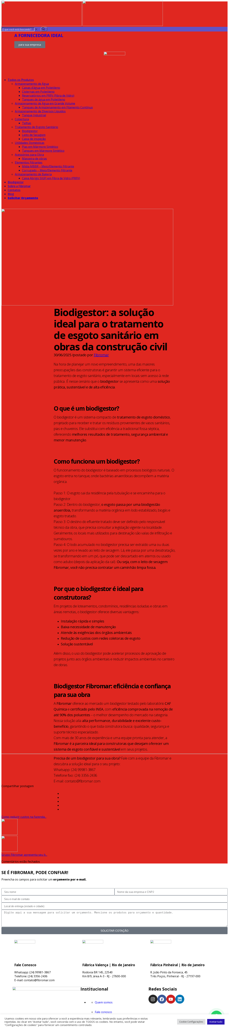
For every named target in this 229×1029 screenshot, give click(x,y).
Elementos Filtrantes (28, 162)
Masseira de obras (34, 158)
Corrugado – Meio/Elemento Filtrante (47, 170)
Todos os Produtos (21, 80)
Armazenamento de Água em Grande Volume (45, 103)
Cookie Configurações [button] (191, 1021)
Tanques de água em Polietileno (43, 99)
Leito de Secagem (33, 135)
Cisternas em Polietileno (38, 92)
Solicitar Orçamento (23, 198)
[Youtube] (170, 999)
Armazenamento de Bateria (33, 174)
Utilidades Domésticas (29, 143)
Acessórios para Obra (29, 155)
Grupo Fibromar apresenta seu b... (24, 855)
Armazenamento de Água (32, 84)
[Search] (44, 29)
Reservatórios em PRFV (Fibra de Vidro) (48, 96)
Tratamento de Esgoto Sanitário (36, 127)
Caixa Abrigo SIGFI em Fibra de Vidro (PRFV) (51, 178)
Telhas (26, 123)
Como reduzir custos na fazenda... (23, 817)
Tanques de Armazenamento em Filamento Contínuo (57, 107)
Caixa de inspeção (34, 139)
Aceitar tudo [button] (215, 1021)
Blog (11, 194)
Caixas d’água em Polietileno (41, 88)
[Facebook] (161, 999)
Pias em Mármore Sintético (40, 147)
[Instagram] (152, 999)
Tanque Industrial (34, 115)
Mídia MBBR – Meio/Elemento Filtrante (48, 166)
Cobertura (22, 119)
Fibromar (101, 354)
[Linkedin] (179, 999)
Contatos (14, 190)
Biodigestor (30, 131)
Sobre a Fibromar (19, 186)
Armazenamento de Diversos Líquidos (40, 111)
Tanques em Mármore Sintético (43, 151)
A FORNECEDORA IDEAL (38, 35)
